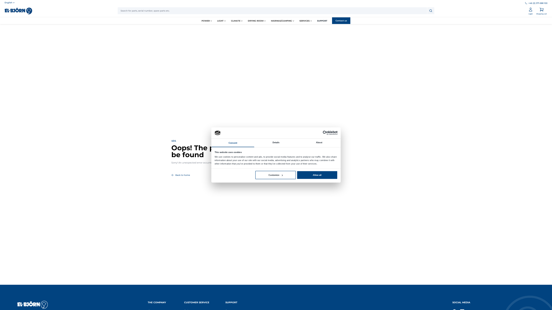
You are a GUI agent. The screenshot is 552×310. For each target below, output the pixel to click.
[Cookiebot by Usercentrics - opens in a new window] (325, 133)
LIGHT (220, 21)
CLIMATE (235, 21)
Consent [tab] (233, 143)
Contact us (341, 20)
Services (304, 21)
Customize (274, 175)
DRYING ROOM (255, 21)
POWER (206, 21)
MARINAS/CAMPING (281, 21)
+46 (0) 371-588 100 (537, 3)
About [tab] (319, 142)
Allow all (317, 175)
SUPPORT (322, 21)
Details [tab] (276, 142)
